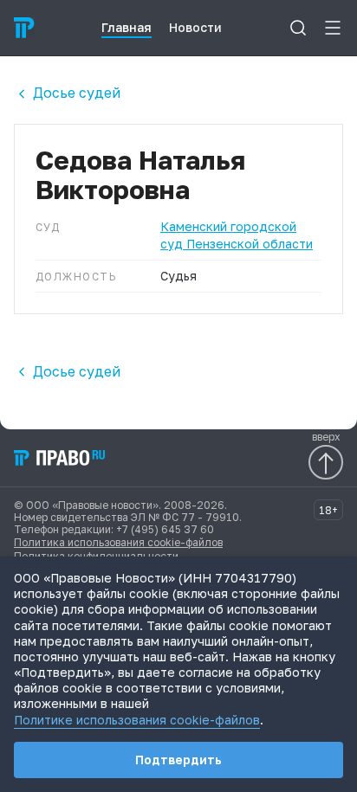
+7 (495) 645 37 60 (165, 529)
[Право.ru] (60, 458)
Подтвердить (178, 759)
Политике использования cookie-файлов (137, 719)
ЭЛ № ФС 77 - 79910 (185, 517)
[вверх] (325, 462)
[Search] (298, 27)
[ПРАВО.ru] (24, 27)
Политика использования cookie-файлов (118, 542)
